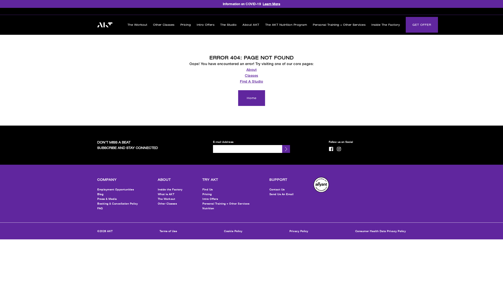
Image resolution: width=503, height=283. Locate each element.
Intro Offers (205, 25)
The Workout (137, 25)
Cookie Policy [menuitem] (233, 231)
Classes (251, 75)
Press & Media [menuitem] (107, 198)
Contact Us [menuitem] (277, 189)
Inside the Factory (385, 25)
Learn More (271, 4)
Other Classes (163, 25)
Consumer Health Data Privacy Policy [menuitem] (380, 231)
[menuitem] (321, 191)
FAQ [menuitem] (100, 208)
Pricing (185, 25)
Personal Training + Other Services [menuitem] (225, 203)
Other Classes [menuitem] (167, 203)
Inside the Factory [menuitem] (170, 189)
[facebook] (331, 149)
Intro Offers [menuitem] (210, 198)
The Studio (228, 25)
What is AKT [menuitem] (166, 194)
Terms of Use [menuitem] (168, 231)
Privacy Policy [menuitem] (298, 231)
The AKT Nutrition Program (286, 25)
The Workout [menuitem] (166, 198)
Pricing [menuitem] (207, 194)
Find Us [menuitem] (207, 189)
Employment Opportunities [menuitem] (115, 189)
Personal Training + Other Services (339, 25)
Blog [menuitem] (100, 194)
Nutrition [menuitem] (208, 208)
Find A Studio (251, 81)
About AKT (250, 25)
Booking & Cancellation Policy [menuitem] (117, 203)
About (251, 69)
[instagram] (339, 149)
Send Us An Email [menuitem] (281, 194)
